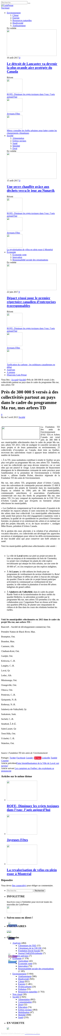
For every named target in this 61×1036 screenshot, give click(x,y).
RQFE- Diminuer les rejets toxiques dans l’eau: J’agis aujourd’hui (33, 808)
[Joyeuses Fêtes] (22, 834)
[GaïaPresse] (7, 5)
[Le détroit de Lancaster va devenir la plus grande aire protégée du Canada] (32, 55)
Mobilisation (23, 1012)
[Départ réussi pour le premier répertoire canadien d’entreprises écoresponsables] (32, 289)
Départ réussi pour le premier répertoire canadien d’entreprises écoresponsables (31, 302)
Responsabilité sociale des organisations (30, 260)
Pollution (22, 989)
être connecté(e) (19, 885)
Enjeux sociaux (19, 141)
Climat (15, 15)
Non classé (17, 994)
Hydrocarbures (24, 986)
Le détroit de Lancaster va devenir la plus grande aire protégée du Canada (32, 67)
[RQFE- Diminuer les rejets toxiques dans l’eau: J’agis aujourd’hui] (22, 800)
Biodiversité (17, 23)
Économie (11, 252)
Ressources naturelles (22, 20)
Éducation (22, 1007)
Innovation (17, 257)
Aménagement (19, 25)
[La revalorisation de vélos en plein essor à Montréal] (22, 864)
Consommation (25, 1002)
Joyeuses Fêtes (13, 113)
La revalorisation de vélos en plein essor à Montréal (30, 249)
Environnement (14, 13)
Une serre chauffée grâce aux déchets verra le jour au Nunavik (31, 188)
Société (10, 135)
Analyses (11, 370)
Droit (14, 148)
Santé (14, 143)
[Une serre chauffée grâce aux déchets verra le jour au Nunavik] (32, 178)
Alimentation (18, 138)
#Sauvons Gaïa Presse (17, 375)
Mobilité (16, 146)
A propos (11, 372)
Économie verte (19, 254)
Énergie (15, 18)
